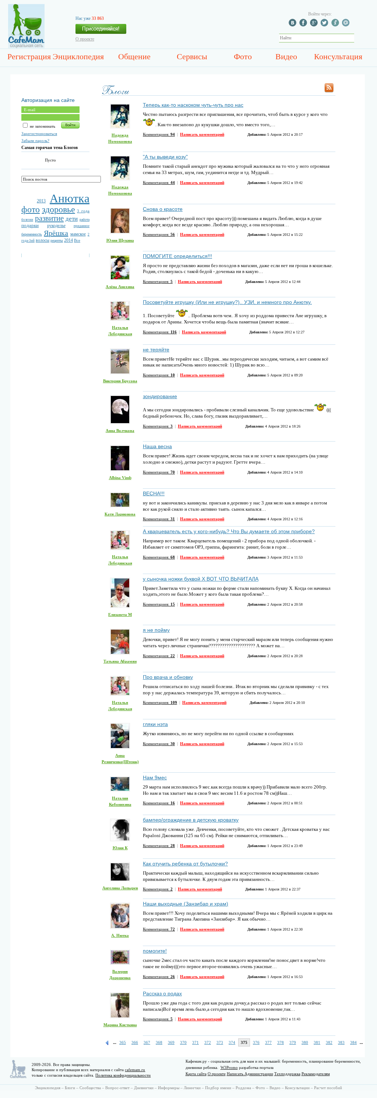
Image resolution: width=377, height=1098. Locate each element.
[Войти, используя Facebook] (304, 25)
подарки (30, 225)
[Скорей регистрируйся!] (100, 31)
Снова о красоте (163, 209)
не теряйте (156, 350)
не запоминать (42, 126)
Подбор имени (218, 1087)
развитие (49, 218)
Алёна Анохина (120, 286)
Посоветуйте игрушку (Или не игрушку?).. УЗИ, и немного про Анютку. (227, 302)
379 (292, 1042)
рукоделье (56, 225)
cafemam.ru (135, 1069)
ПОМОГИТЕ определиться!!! (177, 256)
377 (268, 1042)
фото (30, 209)
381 (317, 1042)
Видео (286, 56)
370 (183, 1042)
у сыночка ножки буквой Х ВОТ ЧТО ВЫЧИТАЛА (200, 579)
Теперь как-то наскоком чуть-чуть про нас (193, 105)
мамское (78, 234)
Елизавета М (120, 614)
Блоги (70, 1087)
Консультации (297, 1087)
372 (207, 1042)
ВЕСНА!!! (154, 493)
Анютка (69, 198)
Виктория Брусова (120, 381)
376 (256, 1042)
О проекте (84, 39)
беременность (31, 234)
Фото (243, 56)
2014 (68, 240)
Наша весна (157, 446)
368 (159, 1042)
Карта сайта (196, 1074)
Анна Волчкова (120, 430)
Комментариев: (159, 134)
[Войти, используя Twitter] (325, 25)
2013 (41, 200)
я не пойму (156, 630)
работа (84, 219)
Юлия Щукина (120, 240)
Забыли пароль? (35, 140)
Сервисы (192, 56)
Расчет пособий (328, 1087)
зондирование (160, 396)
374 (232, 1042)
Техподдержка (287, 1074)
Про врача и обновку (168, 677)
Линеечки (192, 1087)
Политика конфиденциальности (123, 1075)
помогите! (155, 951)
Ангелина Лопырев (120, 888)
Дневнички (144, 1087)
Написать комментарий (202, 134)
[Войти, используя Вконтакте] (293, 25)
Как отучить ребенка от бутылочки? (185, 864)
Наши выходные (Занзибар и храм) (185, 904)
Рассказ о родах (162, 993)
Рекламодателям (316, 1074)
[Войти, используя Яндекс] (336, 25)
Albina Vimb (120, 477)
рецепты (56, 240)
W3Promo (229, 1067)
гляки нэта (155, 724)
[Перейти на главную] (26, 47)
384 (353, 1042)
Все (77, 240)
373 (219, 1042)
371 (195, 1042)
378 (280, 1042)
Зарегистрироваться (39, 133)
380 (305, 1042)
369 (171, 1042)
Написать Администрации (250, 1074)
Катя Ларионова (120, 514)
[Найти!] (358, 38)
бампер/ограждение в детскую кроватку (191, 820)
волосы (42, 240)
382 (329, 1042)
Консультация (338, 56)
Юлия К (120, 848)
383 (341, 1042)
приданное (81, 226)
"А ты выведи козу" (165, 157)
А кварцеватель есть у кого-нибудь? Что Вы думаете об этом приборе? (229, 531)
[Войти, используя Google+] (315, 25)
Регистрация (29, 56)
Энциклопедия (78, 56)
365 (122, 1042)
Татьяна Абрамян (120, 661)
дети (72, 218)
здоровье (58, 209)
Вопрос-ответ (117, 1087)
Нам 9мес (155, 777)
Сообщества (90, 1087)
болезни (27, 220)
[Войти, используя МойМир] (347, 25)
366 (134, 1042)
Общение (134, 56)
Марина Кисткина (120, 1025)
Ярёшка (56, 233)
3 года (83, 211)
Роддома (243, 1087)
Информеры (168, 1087)
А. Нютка (120, 935)
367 (147, 1042)
